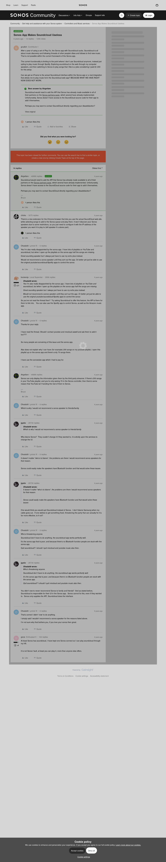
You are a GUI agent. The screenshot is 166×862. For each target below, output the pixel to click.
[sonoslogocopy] (83, 5)
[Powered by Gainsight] (83, 671)
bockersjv (25, 277)
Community (15, 23)
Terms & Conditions (65, 676)
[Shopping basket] (157, 5)
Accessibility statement (99, 676)
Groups (89, 15)
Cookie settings (81, 676)
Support (24, 5)
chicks (23, 215)
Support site (100, 15)
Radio (33, 5)
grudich (24, 46)
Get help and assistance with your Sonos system (42, 23)
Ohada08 (25, 245)
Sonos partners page (51, 95)
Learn (15, 5)
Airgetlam (25, 176)
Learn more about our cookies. (128, 845)
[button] (133, 15)
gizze (23, 637)
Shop (8, 5)
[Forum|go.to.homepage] (33, 15)
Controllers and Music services (77, 23)
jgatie (23, 423)
